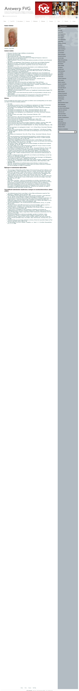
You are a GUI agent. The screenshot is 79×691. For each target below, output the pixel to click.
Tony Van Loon (61, 111)
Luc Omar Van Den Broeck (63, 108)
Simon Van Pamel (62, 113)
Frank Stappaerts (61, 104)
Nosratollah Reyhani (62, 95)
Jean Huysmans (61, 71)
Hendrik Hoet (61, 69)
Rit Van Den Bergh (62, 106)
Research (66, 21)
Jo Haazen (60, 67)
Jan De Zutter (61, 58)
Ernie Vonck (60, 121)
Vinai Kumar (60, 76)
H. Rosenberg (61, 98)
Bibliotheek (35, 21)
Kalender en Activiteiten (63, 129)
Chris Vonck (60, 119)
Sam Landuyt (61, 80)
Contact (74, 21)
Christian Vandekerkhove (63, 117)
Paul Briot (60, 45)
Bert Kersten (60, 74)
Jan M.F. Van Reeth (62, 115)
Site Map (34, 687)
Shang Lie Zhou (61, 126)
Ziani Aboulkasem (62, 34)
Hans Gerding (61, 65)
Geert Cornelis (61, 50)
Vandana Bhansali (62, 43)
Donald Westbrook (62, 123)
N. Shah (59, 100)
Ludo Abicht (60, 32)
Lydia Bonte (60, 41)
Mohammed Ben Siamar (63, 102)
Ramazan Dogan (61, 61)
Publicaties (43, 21)
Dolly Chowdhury (61, 48)
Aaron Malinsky (61, 85)
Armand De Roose (62, 56)
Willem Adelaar (61, 35)
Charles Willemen (62, 124)
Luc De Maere (61, 52)
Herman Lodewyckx (62, 84)
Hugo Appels (60, 37)
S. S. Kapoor (60, 73)
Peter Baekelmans (62, 39)
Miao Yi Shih (60, 89)
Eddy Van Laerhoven (62, 110)
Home (5, 21)
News (59, 21)
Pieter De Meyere (61, 54)
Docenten (51, 21)
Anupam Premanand (62, 93)
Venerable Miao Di (62, 87)
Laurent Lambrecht (62, 78)
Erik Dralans (60, 63)
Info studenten (20, 21)
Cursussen (28, 21)
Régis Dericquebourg (62, 60)
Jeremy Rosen (61, 97)
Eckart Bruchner (61, 47)
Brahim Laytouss (61, 82)
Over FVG (12, 21)
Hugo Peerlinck (61, 91)
